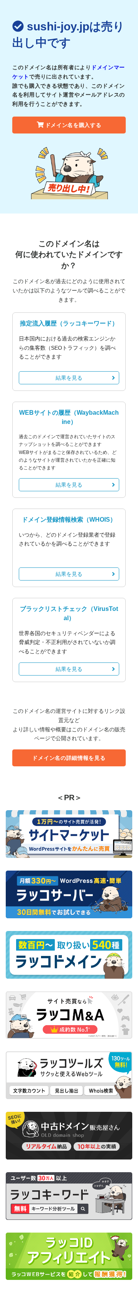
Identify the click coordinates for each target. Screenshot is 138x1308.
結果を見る (69, 378)
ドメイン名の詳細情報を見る (68, 758)
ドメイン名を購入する (73, 125)
